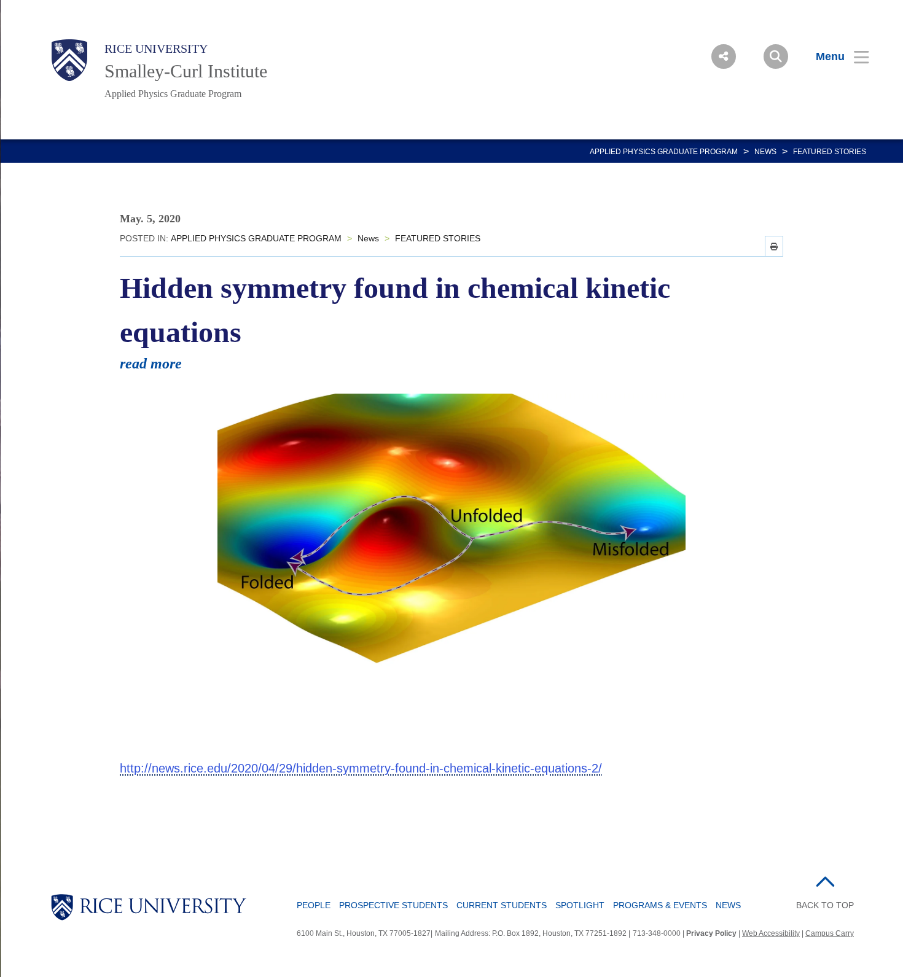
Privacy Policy (711, 933)
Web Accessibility (771, 933)
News (765, 151)
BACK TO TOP (825, 905)
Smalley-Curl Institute (185, 71)
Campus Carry (829, 933)
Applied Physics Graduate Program (172, 93)
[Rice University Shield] (69, 60)
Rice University (156, 48)
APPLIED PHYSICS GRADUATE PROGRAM (664, 151)
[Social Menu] (723, 56)
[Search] (776, 56)
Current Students (501, 905)
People (313, 905)
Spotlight (579, 905)
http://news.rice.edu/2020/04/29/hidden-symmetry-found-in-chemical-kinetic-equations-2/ (361, 768)
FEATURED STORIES (829, 151)
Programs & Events (660, 905)
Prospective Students (393, 905)
